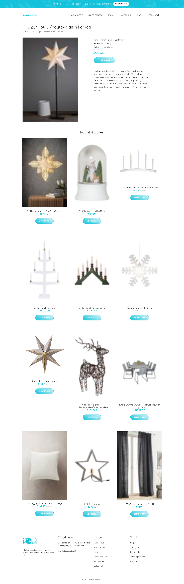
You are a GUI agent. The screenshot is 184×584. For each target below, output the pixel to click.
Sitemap (133, 561)
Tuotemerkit (153, 15)
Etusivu (26, 32)
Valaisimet (109, 40)
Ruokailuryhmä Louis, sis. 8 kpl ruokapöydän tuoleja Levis (139, 406)
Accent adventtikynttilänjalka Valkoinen (139, 187)
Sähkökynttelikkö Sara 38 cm (92, 308)
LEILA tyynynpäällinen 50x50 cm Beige (44, 503)
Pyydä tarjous (121, 4)
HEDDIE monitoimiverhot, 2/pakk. (140, 504)
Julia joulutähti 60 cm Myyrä (44, 381)
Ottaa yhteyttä (136, 547)
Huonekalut (125, 15)
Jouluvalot (119, 40)
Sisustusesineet (95, 15)
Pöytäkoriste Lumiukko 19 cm (92, 211)
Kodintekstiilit (76, 15)
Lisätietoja (104, 60)
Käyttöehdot (135, 552)
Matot (111, 15)
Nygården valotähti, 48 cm (139, 308)
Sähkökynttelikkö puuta (44, 308)
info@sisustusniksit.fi (67, 551)
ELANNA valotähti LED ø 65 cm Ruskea (44, 211)
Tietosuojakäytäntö (138, 556)
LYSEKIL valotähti (92, 504)
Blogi (139, 15)
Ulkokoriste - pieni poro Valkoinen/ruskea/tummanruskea (92, 406)
